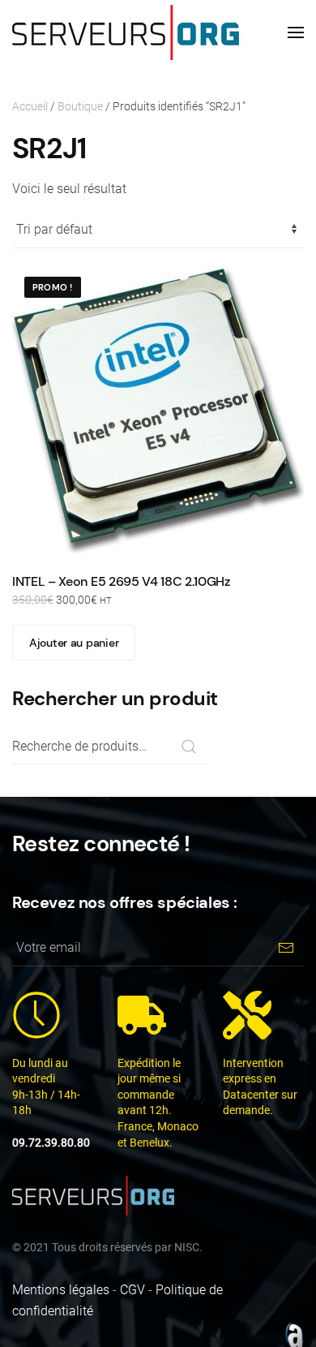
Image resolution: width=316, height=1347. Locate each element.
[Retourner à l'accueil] (125, 32)
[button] (296, 32)
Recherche (188, 746)
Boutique (80, 106)
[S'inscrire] (285, 948)
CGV (132, 1290)
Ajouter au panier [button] (73, 642)
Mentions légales (60, 1290)
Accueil (30, 106)
